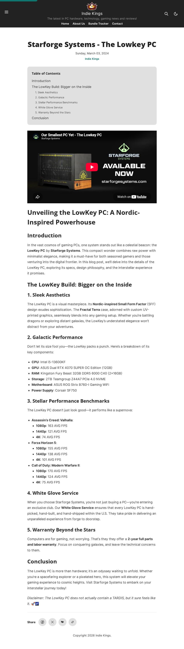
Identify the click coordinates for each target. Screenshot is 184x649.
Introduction (41, 81)
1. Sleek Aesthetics (46, 92)
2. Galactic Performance (49, 97)
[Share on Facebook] (42, 622)
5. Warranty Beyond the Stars (53, 112)
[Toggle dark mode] (176, 14)
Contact (117, 23)
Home (65, 23)
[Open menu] (8, 14)
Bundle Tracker (98, 23)
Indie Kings (92, 13)
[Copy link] (73, 622)
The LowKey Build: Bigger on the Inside (61, 87)
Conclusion (40, 118)
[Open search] (166, 14)
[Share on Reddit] (62, 622)
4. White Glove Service (49, 107)
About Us (79, 23)
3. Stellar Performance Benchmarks (56, 102)
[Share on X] (52, 622)
